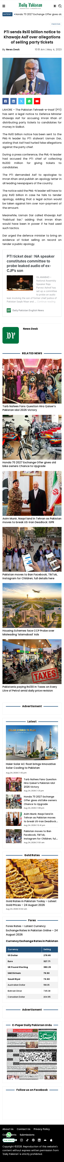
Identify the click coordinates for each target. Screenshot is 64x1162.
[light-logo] (31, 5)
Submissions (27, 1135)
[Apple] (51, 1140)
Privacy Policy (42, 1129)
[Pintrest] (33, 1140)
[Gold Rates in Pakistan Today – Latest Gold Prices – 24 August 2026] (32, 878)
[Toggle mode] (55, 6)
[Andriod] (45, 1140)
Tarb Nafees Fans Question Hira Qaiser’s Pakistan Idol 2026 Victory (29, 408)
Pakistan (56, 24)
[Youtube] (15, 1140)
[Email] (37, 101)
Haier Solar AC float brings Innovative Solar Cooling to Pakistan (31, 766)
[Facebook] (5, 101)
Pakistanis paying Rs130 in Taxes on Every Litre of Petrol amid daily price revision (29, 688)
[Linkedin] (39, 1140)
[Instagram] (21, 1140)
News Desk (13, 49)
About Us (7, 1129)
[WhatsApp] (29, 101)
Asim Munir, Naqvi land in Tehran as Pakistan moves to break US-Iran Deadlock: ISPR (31, 520)
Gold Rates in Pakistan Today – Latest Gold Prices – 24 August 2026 (31, 903)
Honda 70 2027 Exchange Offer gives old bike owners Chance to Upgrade (29, 464)
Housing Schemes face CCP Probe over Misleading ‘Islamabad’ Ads (28, 632)
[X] (21, 101)
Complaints (9, 1135)
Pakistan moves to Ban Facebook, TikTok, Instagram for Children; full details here (30, 576)
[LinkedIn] (13, 101)
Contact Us (23, 1129)
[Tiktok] (27, 1140)
